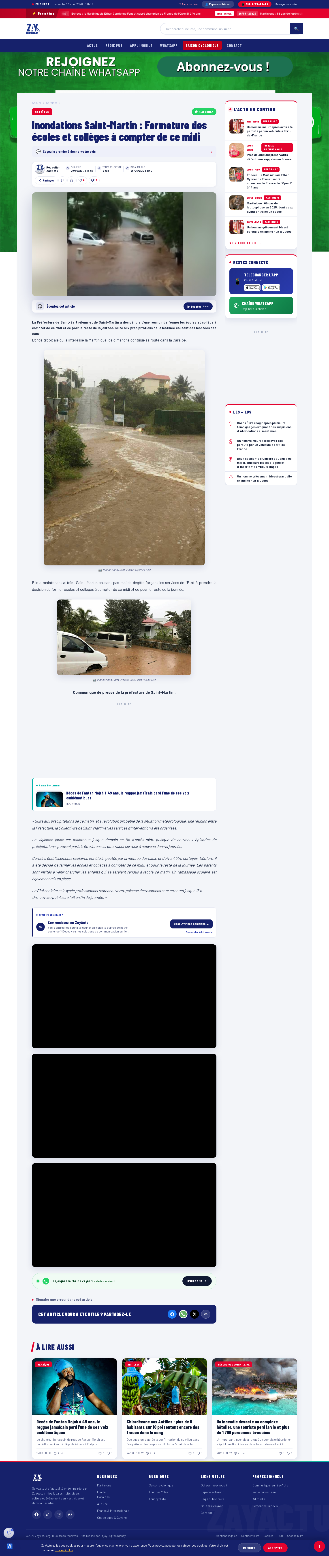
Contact (234, 45)
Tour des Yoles (158, 1492)
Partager (48, 180)
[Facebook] (172, 1314)
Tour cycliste (157, 1499)
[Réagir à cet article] (62, 180)
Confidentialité (250, 1536)
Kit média (258, 1499)
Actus (92, 45)
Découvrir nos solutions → (191, 924)
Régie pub (113, 45)
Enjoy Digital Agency (113, 1536)
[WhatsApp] (183, 1314)
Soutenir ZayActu (212, 1506)
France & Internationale (113, 1510)
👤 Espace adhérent (218, 4)
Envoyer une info (286, 4)
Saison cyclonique (202, 45)
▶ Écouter (198, 306)
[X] (194, 1314)
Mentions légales (226, 1536)
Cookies (268, 1536)
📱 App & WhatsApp (254, 4)
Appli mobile (141, 45)
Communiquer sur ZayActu (270, 1485)
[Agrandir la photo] (124, 244)
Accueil (36, 103)
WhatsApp (168, 45)
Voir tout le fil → (245, 243)
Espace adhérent (212, 1492)
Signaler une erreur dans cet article (62, 1299)
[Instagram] (58, 1514)
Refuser (249, 1548)
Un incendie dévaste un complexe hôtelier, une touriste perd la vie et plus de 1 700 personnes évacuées (253, 1427)
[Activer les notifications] (9, 1533)
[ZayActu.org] (33, 29)
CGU (280, 1536)
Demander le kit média (199, 932)
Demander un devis (265, 1506)
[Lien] (205, 1314)
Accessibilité (295, 1536)
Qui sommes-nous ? (214, 1485)
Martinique (104, 1485)
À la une (102, 1504)
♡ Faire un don (188, 4)
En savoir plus (64, 1550)
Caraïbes (52, 103)
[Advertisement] (124, 739)
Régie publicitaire (212, 1499)
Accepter (275, 1548)
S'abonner (206, 111)
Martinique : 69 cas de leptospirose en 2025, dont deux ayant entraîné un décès (241, 13)
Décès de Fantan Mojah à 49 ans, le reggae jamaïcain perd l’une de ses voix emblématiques (72, 1427)
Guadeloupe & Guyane (112, 1517)
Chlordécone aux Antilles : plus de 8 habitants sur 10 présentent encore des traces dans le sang (163, 1427)
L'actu (101, 1492)
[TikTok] (47, 1514)
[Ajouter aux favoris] (71, 180)
